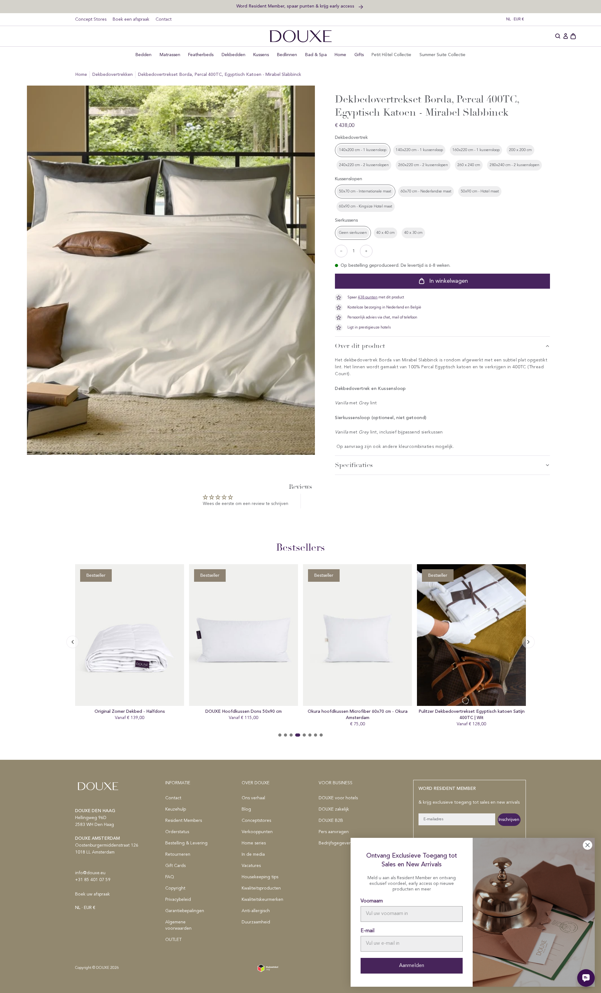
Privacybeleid (178, 899)
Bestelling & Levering (186, 843)
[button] (558, 36)
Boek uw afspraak (92, 894)
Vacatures (251, 866)
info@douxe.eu (90, 873)
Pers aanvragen (334, 832)
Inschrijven (509, 819)
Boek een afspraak (131, 19)
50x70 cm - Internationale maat (365, 191)
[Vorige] (528, 642)
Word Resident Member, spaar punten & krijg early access (296, 6)
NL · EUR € (515, 19)
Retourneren (177, 854)
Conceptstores (256, 820)
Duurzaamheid (256, 922)
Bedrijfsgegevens (336, 843)
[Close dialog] (587, 845)
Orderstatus (177, 832)
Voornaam (372, 901)
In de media (253, 854)
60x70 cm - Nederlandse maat (426, 191)
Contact (164, 19)
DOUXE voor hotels (338, 798)
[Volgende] (72, 642)
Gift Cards (175, 866)
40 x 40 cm (385, 233)
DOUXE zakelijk (334, 809)
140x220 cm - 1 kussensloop (419, 150)
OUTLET (173, 940)
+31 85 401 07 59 (92, 880)
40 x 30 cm (413, 233)
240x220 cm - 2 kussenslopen (364, 165)
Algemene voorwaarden (178, 925)
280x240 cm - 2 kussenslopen (514, 165)
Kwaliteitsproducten (261, 888)
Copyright (175, 888)
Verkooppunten (257, 832)
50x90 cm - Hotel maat (480, 191)
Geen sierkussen (353, 233)
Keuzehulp (175, 809)
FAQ (169, 877)
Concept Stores (90, 19)
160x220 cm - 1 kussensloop (476, 150)
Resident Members (183, 820)
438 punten (368, 297)
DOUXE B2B (331, 820)
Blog (246, 809)
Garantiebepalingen (184, 911)
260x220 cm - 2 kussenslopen (423, 165)
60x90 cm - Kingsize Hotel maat (365, 206)
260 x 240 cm (468, 165)
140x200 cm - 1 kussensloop (362, 150)
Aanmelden (411, 965)
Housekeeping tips (260, 877)
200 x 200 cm (520, 150)
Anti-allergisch (256, 911)
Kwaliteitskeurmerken (262, 899)
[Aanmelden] (565, 36)
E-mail (367, 930)
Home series (254, 843)
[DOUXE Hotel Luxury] (301, 36)
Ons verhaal (253, 798)
